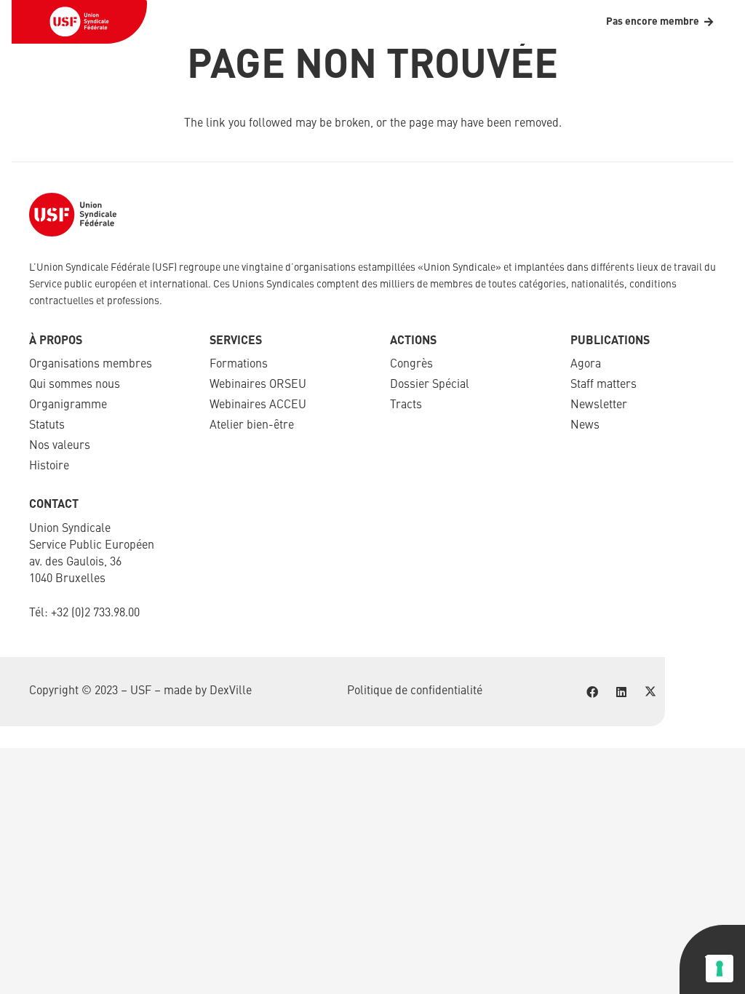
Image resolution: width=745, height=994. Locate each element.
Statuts (47, 426)
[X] (650, 692)
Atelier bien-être (252, 426)
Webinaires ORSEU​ (258, 385)
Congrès (411, 364)
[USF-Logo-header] (79, 22)
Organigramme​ (68, 405)
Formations (239, 364)
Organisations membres (90, 364)
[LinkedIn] (621, 692)
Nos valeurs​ (59, 446)
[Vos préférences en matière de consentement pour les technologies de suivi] (719, 968)
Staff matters (603, 385)
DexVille (231, 691)
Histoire (49, 466)
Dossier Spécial (429, 385)
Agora (585, 364)
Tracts (406, 405)
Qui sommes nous (74, 385)
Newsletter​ (598, 405)
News (584, 426)
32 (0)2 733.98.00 (98, 613)
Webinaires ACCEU (258, 405)
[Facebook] (592, 692)
